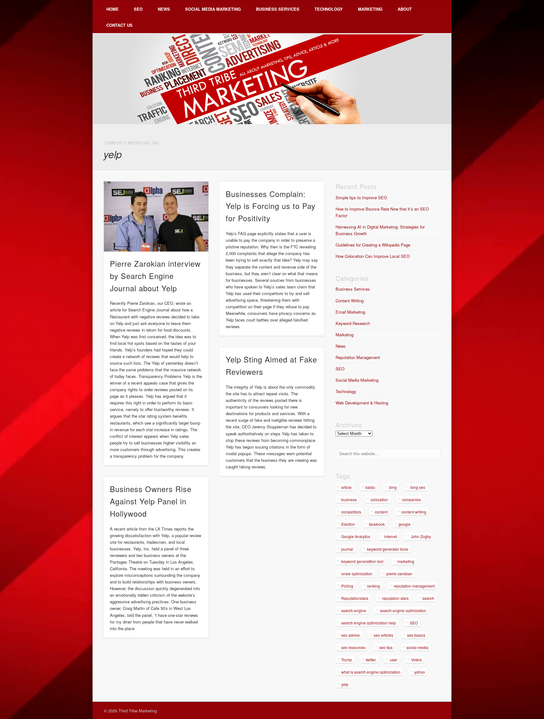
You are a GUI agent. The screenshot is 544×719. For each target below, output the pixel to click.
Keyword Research (353, 323)
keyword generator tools (387, 549)
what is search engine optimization (370, 672)
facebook (377, 524)
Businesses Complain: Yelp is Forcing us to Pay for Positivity (270, 206)
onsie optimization (356, 573)
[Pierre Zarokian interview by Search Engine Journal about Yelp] (156, 216)
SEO (138, 9)
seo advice (350, 635)
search (428, 598)
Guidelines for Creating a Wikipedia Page (373, 245)
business (349, 499)
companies (411, 499)
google (405, 524)
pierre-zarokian (399, 573)
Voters (416, 659)
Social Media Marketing (213, 9)
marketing (405, 561)
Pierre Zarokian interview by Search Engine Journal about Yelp (155, 275)
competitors (351, 511)
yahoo (419, 672)
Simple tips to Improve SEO (361, 197)
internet (390, 536)
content (381, 511)
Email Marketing (350, 312)
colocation (379, 499)
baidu (370, 487)
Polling (347, 586)
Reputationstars (354, 598)
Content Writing (350, 301)
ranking (373, 586)
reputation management (414, 586)
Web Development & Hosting (362, 403)
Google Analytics (355, 536)
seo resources (353, 647)
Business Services (277, 9)
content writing (413, 511)
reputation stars (395, 598)
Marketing (370, 9)
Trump (346, 659)
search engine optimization (403, 610)
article (346, 487)
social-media (417, 647)
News (164, 9)
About (405, 9)
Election (348, 524)
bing (393, 487)
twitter (371, 659)
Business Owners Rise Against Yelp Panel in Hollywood (150, 501)
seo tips (386, 647)
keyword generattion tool (362, 561)
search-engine (353, 610)
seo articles (383, 635)
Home (112, 9)
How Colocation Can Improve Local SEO (373, 256)
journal (347, 549)
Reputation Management (358, 357)
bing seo (418, 487)
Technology (328, 9)
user (393, 659)
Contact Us (119, 25)
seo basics (416, 635)
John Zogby (421, 536)
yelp (344, 684)
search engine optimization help (368, 622)
